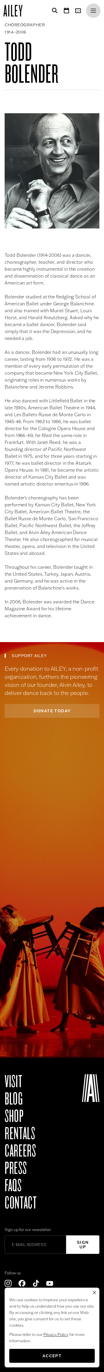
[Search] (54, 10)
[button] (52, 170)
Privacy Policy (55, 1334)
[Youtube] (49, 1283)
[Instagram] (8, 1283)
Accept (52, 1355)
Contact (21, 1203)
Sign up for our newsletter (28, 1229)
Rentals (20, 1133)
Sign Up (83, 1245)
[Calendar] (66, 10)
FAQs (13, 1185)
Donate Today (52, 710)
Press (16, 1168)
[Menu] (93, 10)
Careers (20, 1151)
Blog (14, 1099)
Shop (14, 1116)
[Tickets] (79, 10)
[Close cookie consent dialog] (94, 1292)
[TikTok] (35, 1283)
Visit (13, 1081)
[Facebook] (21, 1283)
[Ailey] (15, 10)
